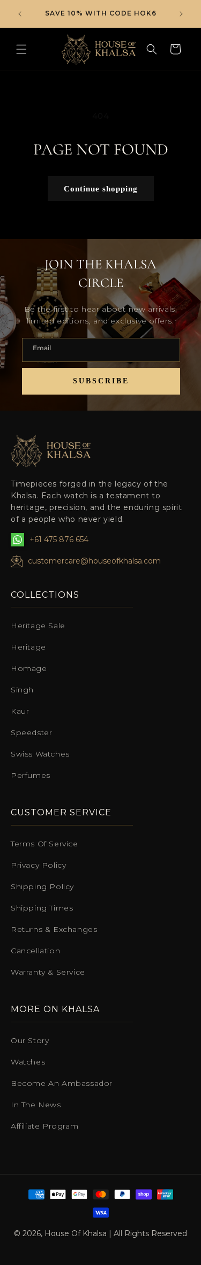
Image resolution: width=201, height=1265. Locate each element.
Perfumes (30, 775)
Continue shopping (101, 188)
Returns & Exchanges (54, 929)
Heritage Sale (38, 625)
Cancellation (35, 950)
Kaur (20, 711)
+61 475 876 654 (58, 539)
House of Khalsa (75, 1233)
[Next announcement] (181, 14)
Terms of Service (44, 844)
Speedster (31, 732)
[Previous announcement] (20, 14)
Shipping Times (42, 908)
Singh (22, 690)
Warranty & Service (48, 972)
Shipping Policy (42, 886)
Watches (28, 1062)
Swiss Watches (40, 754)
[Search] (151, 49)
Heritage (28, 647)
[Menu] (21, 49)
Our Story (30, 1040)
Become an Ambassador (62, 1083)
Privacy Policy (38, 865)
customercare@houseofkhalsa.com (94, 561)
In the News (36, 1104)
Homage (29, 668)
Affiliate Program (44, 1126)
